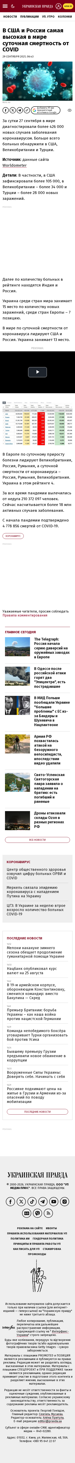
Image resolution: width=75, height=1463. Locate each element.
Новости (10, 16)
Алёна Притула (53, 1417)
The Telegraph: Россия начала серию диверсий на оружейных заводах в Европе (52, 648)
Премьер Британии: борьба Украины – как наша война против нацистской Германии (34, 1014)
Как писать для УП (26, 1249)
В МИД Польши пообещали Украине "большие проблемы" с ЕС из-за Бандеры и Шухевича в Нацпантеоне (52, 711)
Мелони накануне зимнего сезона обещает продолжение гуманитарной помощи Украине (35, 952)
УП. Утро (48, 16)
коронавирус (13, 536)
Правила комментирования (25, 615)
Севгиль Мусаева (50, 1414)
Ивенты (51, 1228)
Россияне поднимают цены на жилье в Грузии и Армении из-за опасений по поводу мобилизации (36, 1095)
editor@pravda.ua (50, 1421)
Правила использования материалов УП (37, 1233)
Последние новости (24, 938)
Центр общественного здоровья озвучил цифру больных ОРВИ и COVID (36, 873)
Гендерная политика (48, 1238)
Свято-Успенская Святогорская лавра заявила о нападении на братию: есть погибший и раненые (49, 788)
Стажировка (52, 1249)
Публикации (29, 16)
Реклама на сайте (30, 1228)
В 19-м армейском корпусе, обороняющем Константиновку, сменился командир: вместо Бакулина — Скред (36, 991)
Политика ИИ (20, 1238)
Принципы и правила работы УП (37, 1243)
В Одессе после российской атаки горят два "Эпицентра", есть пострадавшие (50, 677)
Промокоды (37, 1254)
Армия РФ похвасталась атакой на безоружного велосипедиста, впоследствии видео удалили (48, 750)
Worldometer (14, 165)
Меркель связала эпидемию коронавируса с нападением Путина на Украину (33, 891)
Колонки (65, 16)
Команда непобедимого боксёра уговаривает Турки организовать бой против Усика (37, 1035)
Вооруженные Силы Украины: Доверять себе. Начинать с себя (36, 1074)
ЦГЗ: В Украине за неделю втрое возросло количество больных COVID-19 (36, 909)
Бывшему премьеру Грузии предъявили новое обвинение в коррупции (36, 1055)
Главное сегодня (20, 632)
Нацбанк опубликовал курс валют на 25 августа (32, 970)
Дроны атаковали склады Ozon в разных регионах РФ (49, 820)
